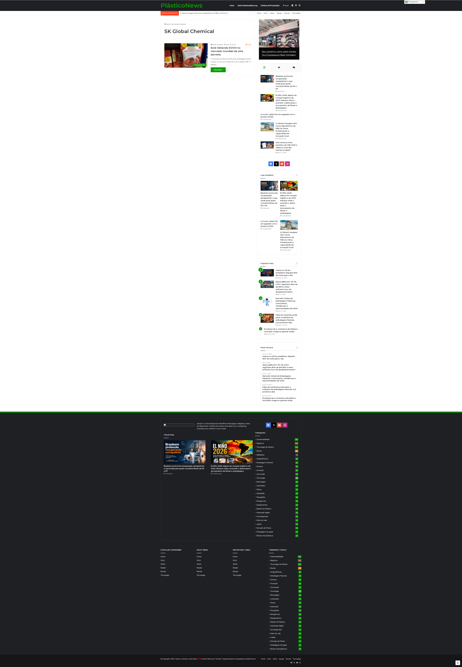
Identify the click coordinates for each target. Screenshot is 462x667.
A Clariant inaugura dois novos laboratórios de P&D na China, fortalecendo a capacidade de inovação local (219, 13)
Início (232, 5)
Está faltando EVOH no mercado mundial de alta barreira (227, 51)
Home (259, 13)
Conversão (261, 474)
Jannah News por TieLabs (211, 659)
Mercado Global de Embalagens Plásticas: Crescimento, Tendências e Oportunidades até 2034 (287, 303)
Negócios (260, 443)
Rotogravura (261, 501)
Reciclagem (261, 482)
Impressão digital (263, 513)
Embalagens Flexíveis (265, 463)
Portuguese (413, 2)
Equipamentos (262, 505)
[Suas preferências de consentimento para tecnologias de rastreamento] (458, 663)
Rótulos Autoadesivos (265, 536)
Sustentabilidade (263, 439)
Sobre (272, 13)
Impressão (261, 493)
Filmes (259, 489)
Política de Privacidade (270, 5)
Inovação (260, 470)
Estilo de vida (262, 520)
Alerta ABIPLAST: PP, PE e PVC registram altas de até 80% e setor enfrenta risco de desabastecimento (286, 287)
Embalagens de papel (265, 532)
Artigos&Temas (262, 459)
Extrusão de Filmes (264, 528)
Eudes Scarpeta (217, 44)
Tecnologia (296, 13)
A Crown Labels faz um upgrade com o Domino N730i (269, 223)
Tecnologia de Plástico (265, 447)
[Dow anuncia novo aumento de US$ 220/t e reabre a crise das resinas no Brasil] (267, 145)
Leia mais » (218, 70)
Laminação (261, 486)
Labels (259, 524)
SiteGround (251, 659)
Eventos (260, 466)
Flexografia (261, 497)
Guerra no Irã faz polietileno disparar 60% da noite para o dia (286, 272)
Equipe (279, 13)
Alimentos (260, 455)
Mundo (287, 13)
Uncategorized (262, 516)
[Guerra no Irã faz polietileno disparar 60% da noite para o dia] (267, 272)
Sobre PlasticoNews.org (247, 5)
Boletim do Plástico (264, 509)
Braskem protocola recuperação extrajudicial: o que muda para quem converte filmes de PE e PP (184, 468)
